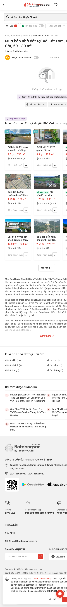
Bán (7, 35)
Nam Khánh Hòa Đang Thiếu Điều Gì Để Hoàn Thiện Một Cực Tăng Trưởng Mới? (28, 426)
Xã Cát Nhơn (54, 365)
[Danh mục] (4, 4)
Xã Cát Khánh (13, 365)
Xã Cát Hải (53, 360)
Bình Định (16, 35)
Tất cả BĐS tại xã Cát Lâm (45, 35)
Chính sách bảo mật (42, 578)
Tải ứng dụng (43, 5)
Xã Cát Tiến (13, 360)
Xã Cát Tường (55, 370)
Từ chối (52, 599)
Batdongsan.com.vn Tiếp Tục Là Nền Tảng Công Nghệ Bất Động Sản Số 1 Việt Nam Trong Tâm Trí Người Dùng (28, 397)
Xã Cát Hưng (13, 370)
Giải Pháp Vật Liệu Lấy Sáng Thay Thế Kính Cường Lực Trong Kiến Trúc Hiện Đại (28, 412)
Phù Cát (27, 35)
